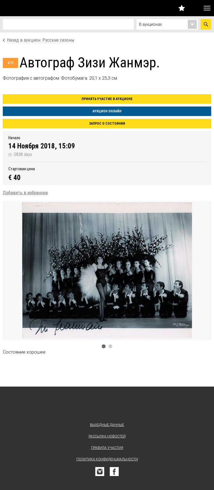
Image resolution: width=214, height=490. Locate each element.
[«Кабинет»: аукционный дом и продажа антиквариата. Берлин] (107, 405)
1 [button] (104, 346)
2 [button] (110, 346)
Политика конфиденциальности (107, 459)
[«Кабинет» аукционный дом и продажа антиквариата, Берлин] (32, 8)
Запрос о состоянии (107, 124)
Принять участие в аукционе (107, 99)
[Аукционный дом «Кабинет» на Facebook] (114, 471)
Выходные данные (107, 425)
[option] (107, 270)
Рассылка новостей (107, 436)
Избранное (181, 8)
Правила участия (107, 448)
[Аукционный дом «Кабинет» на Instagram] (99, 471)
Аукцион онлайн (107, 111)
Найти (206, 24)
